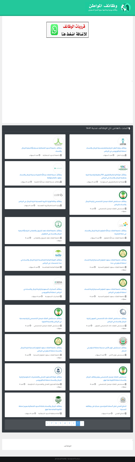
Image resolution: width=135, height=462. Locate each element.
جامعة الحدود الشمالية (51, 155)
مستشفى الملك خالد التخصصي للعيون (109, 326)
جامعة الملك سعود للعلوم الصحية (111, 267)
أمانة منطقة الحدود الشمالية (49, 414)
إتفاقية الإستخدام (60, 459)
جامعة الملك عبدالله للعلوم (114, 238)
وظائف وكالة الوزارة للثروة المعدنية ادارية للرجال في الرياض (40, 202)
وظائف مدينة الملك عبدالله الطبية (47, 182)
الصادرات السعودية (52, 297)
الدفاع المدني (119, 414)
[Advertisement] (67, 61)
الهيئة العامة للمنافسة (51, 267)
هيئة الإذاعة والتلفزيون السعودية (112, 182)
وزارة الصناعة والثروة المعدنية (48, 206)
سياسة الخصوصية (74, 459)
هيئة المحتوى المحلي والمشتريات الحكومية (43, 384)
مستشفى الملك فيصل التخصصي (111, 209)
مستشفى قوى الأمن (116, 355)
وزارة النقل (120, 155)
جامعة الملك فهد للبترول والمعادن (46, 238)
